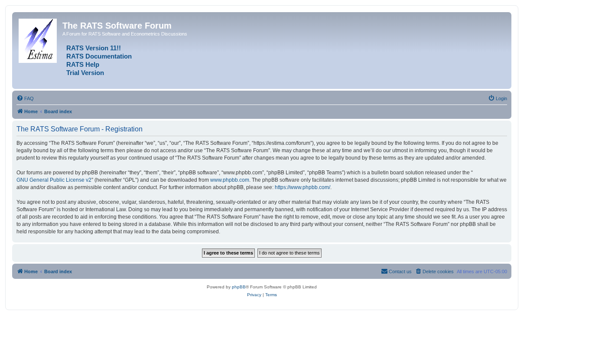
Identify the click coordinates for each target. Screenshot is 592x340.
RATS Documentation (99, 56)
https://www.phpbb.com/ (302, 187)
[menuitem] (25, 98)
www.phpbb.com (229, 180)
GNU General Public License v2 (53, 180)
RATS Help (82, 64)
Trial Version (85, 72)
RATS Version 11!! (93, 48)
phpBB (239, 286)
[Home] (38, 39)
